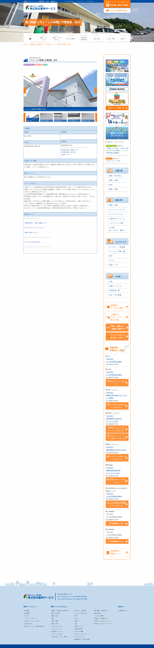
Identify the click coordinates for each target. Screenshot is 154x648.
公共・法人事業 (70, 37)
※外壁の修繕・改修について (70, 150)
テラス (111, 260)
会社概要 (26, 613)
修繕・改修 (113, 180)
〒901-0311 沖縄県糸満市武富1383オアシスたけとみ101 (113, 470)
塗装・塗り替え (115, 176)
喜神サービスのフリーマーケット (104, 623)
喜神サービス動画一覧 (116, 108)
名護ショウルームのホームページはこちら (116, 406)
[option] (60, 90)
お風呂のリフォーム (117, 219)
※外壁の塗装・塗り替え (68, 152)
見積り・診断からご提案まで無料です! (118, 327)
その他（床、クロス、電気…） (117, 229)
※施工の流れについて (31, 232)
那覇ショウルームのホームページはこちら (116, 458)
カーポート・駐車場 (117, 247)
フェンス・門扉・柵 (117, 251)
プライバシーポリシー (30, 618)
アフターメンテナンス (81, 634)
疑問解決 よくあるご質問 (117, 306)
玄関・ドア (113, 265)
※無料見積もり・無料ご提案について (35, 223)
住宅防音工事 (114, 290)
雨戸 (111, 256)
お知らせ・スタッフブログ (31, 621)
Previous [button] (25, 90)
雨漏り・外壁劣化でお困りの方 (60, 610)
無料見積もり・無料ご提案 (82, 639)
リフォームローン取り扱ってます (118, 336)
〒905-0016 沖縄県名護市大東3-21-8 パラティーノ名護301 (116, 395)
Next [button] (95, 90)
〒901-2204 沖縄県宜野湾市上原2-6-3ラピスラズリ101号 (114, 418)
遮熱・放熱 (113, 189)
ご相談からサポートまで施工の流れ (116, 317)
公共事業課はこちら (116, 523)
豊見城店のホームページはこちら (116, 481)
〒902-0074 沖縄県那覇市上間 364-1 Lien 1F (116, 448)
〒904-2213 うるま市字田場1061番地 (114, 360)
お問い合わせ (28, 623)
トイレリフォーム (116, 214)
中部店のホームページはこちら (116, 383)
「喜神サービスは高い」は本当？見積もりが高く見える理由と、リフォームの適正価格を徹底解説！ (117, 150)
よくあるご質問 (110, 37)
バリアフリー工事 (116, 223)
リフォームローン (80, 636)
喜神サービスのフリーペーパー (103, 621)
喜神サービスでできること (57, 37)
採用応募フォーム (124, 610)
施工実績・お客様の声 (36, 44)
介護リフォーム (115, 286)
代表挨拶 (26, 610)
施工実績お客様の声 (83, 37)
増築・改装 (113, 205)
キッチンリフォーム (117, 209)
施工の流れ (97, 37)
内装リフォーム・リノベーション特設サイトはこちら (116, 437)
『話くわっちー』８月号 (113, 161)
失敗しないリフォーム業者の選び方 (34, 626)
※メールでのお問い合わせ (32, 242)
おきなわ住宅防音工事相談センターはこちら (116, 504)
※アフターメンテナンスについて (34, 227)
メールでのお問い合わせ (118, 10)
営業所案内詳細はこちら (116, 552)
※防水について (65, 154)
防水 (111, 185)
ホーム (25, 44)
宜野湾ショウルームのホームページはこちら (116, 429)
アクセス (26, 616)
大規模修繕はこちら (116, 541)
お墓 (111, 281)
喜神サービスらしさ (43, 37)
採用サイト (124, 37)
